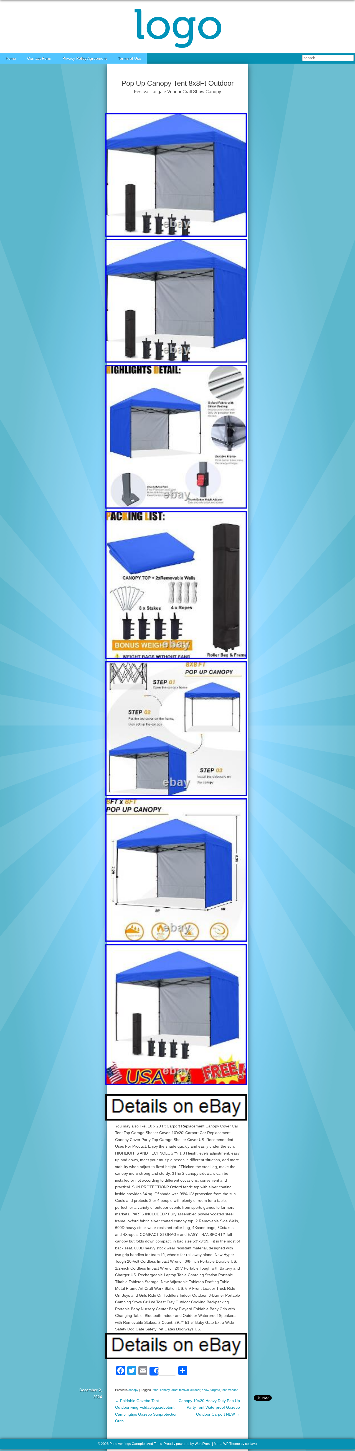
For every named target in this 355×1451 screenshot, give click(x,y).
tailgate (215, 1390)
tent (224, 1390)
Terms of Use (129, 58)
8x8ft (155, 1390)
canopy (133, 1390)
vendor (233, 1390)
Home (11, 58)
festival (184, 1390)
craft (174, 1390)
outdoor (195, 1390)
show (205, 1390)
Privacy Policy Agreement (84, 58)
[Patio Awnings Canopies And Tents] (177, 26)
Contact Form (39, 58)
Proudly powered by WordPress (187, 1444)
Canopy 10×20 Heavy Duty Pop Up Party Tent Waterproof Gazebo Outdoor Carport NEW (209, 1407)
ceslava (251, 1444)
